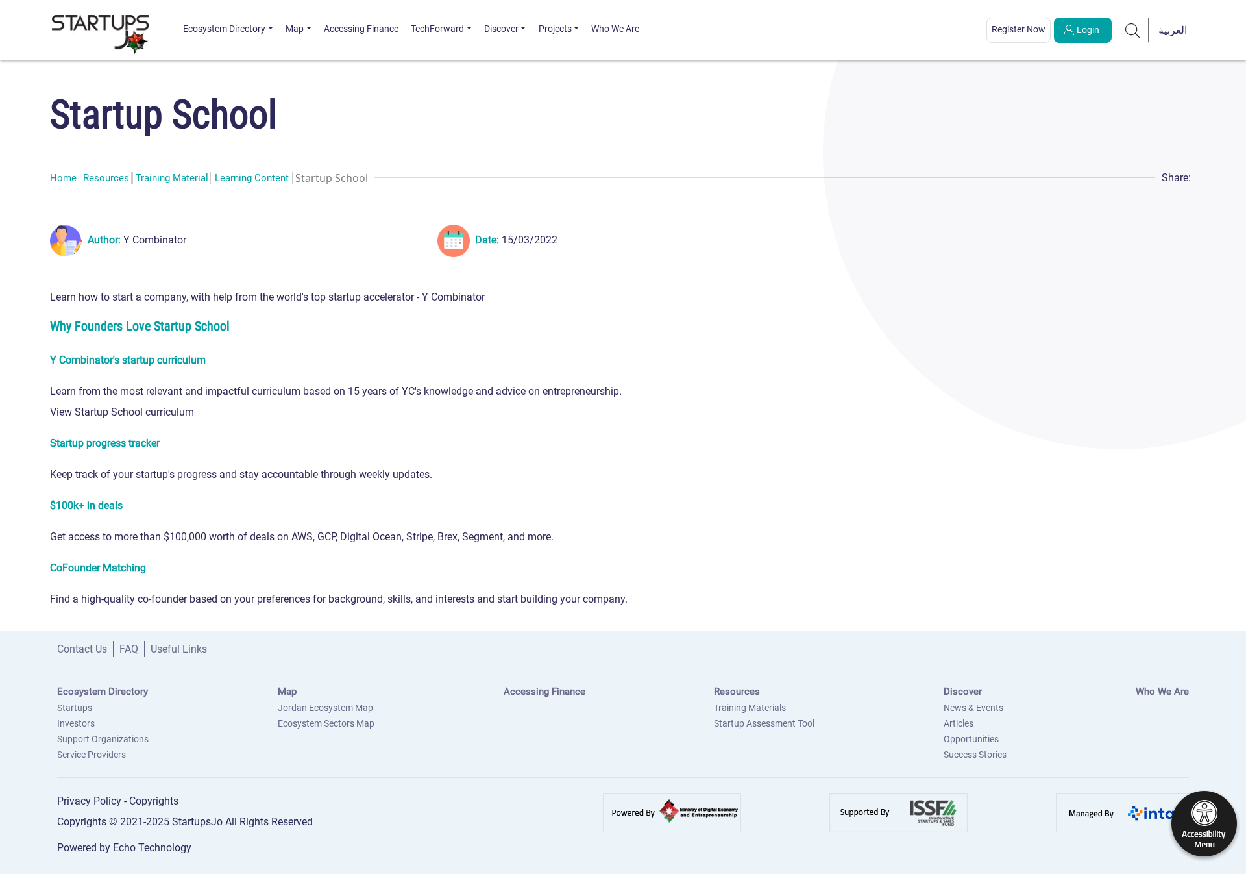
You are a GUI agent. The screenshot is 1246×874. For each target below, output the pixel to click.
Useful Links (179, 649)
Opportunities (971, 739)
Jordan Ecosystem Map (325, 708)
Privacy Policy (90, 801)
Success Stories (975, 754)
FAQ (128, 649)
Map (295, 28)
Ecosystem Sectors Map (326, 723)
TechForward (437, 28)
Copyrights (153, 801)
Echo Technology (152, 848)
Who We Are (615, 28)
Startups (74, 708)
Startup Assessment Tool (764, 723)
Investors (76, 723)
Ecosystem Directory (224, 28)
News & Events (973, 708)
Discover (501, 28)
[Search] (1133, 30)
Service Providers (91, 754)
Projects (555, 28)
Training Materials (750, 708)
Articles (958, 723)
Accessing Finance (361, 28)
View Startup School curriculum (122, 412)
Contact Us (82, 649)
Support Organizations (103, 739)
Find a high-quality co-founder (118, 599)
